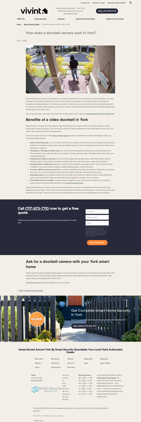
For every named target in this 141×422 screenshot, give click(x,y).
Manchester (55, 359)
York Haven (55, 363)
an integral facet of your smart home (100, 114)
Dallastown (104, 359)
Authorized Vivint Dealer (106, 378)
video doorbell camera (60, 135)
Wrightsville (88, 359)
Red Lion (71, 363)
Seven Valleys (105, 363)
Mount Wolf (39, 359)
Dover (86, 363)
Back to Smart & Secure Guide (31, 290)
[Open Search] (131, 3)
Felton (37, 367)
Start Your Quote (97, 242)
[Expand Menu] (47, 19)
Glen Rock (71, 367)
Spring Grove (56, 367)
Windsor (38, 363)
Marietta (70, 359)
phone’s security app (74, 183)
